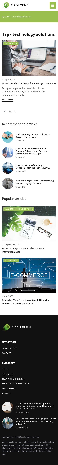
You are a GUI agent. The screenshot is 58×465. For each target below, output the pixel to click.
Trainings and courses (14, 379)
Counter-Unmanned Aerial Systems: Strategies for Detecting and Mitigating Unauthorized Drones (34, 406)
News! (5, 369)
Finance (6, 393)
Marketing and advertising (16, 383)
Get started (8, 374)
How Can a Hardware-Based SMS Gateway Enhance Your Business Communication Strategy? (31, 151)
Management (9, 388)
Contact (6, 353)
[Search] (5, 111)
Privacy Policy (45, 451)
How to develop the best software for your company (29, 83)
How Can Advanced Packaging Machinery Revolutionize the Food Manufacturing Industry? (36, 421)
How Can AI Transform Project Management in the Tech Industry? (33, 166)
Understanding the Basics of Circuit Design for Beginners (33, 135)
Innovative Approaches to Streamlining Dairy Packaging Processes (35, 182)
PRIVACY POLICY (9, 348)
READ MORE (7, 99)
